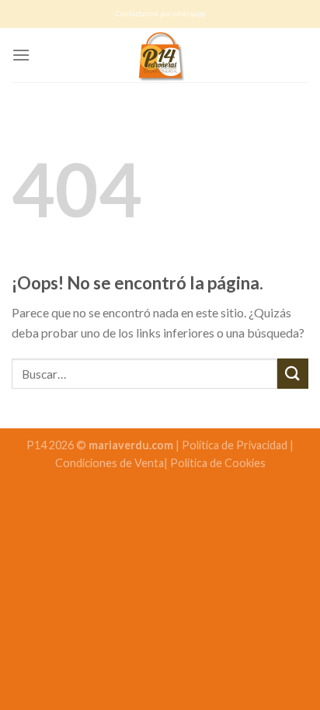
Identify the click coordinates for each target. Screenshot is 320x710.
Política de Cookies (218, 462)
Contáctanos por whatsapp (160, 13)
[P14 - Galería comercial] (160, 55)
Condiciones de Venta (109, 462)
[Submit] (292, 373)
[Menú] (21, 55)
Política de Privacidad (236, 445)
